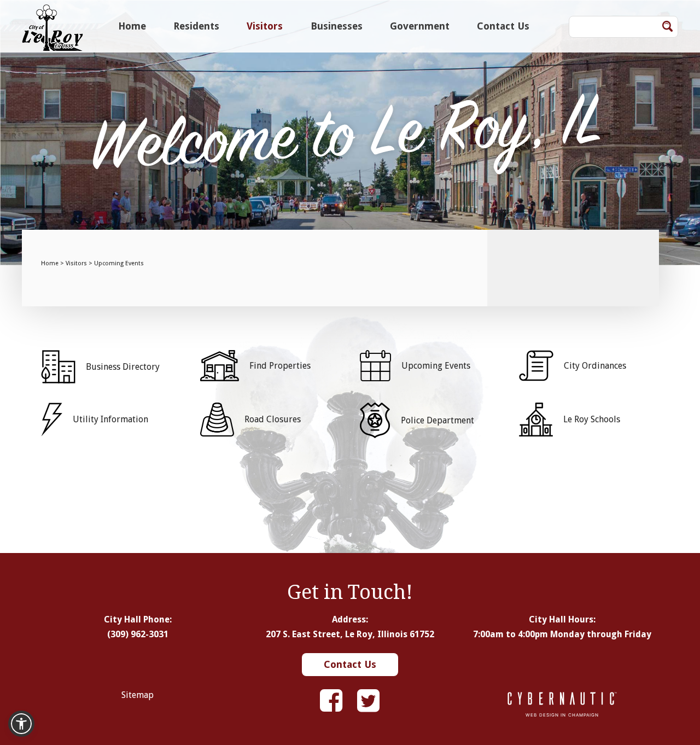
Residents (196, 26)
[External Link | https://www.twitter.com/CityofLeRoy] (368, 701)
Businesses (337, 26)
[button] (21, 724)
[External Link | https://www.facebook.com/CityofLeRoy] (331, 701)
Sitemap (137, 695)
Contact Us (503, 26)
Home (132, 26)
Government (420, 26)
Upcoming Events (119, 263)
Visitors (265, 26)
